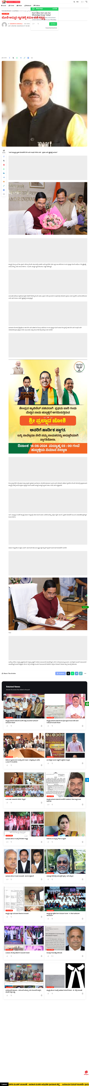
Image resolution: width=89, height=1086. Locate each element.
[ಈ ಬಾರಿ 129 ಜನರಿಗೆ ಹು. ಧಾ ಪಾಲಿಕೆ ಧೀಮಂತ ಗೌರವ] (23, 1015)
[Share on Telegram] (20, 58)
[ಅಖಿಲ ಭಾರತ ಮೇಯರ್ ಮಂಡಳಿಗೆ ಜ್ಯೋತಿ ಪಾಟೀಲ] (65, 1015)
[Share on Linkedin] (4, 173)
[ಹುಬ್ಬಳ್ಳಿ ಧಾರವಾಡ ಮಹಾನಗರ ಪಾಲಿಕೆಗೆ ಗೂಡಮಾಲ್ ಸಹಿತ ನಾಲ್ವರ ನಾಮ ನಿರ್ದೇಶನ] (65, 784)
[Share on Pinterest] (4, 165)
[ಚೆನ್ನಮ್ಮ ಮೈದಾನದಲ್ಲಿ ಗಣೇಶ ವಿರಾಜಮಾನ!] (65, 1052)
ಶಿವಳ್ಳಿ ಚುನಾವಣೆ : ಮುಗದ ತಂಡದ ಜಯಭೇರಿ (16, 1067)
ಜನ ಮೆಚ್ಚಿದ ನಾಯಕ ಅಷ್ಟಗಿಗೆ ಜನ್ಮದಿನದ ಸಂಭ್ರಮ (58, 760)
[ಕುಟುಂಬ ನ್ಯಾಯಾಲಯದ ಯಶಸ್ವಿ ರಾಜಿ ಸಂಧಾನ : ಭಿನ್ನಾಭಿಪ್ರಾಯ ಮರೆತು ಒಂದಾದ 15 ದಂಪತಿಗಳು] (23, 745)
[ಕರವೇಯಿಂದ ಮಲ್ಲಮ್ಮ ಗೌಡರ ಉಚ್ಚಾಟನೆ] (65, 824)
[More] (32, 58)
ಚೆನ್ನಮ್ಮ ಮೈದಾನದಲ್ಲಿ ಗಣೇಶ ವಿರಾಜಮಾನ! (56, 1067)
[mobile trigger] (85, 2)
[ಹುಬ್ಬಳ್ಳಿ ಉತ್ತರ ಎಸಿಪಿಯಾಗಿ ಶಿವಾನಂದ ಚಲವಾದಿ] (23, 899)
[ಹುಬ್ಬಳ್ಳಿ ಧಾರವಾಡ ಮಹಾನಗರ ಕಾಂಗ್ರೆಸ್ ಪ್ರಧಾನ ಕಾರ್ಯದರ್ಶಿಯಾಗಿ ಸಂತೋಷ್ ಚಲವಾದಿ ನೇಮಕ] (65, 706)
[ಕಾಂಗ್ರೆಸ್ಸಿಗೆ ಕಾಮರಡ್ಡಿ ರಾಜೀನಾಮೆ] (65, 938)
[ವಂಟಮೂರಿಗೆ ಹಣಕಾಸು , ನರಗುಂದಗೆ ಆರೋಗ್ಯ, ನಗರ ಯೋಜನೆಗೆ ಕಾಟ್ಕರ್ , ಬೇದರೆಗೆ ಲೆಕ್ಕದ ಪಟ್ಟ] (23, 975)
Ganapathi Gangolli (16, 23)
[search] (74, 2)
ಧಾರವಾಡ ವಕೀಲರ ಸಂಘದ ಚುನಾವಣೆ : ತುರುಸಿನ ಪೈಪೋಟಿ (20, 876)
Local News (5, 13)
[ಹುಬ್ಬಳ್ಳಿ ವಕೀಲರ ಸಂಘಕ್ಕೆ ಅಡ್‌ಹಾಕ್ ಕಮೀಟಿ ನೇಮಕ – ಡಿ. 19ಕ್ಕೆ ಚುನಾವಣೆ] (65, 975)
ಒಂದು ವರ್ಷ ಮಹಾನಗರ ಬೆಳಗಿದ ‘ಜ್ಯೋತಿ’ (16, 799)
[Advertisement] (44, 42)
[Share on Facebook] (9, 58)
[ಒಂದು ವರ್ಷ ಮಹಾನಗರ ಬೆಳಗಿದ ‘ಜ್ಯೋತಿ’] (23, 784)
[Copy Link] (24, 58)
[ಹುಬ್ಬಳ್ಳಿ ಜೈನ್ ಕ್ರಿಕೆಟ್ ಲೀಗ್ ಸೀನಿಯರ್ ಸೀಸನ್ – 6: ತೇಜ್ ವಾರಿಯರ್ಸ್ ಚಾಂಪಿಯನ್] (65, 899)
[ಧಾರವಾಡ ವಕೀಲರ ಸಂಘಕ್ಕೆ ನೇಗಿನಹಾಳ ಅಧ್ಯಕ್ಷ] (23, 824)
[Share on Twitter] (13, 58)
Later (54, 8)
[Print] (28, 58)
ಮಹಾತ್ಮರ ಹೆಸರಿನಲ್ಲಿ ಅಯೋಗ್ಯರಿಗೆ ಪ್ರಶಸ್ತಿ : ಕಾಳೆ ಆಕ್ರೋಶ (60, 876)
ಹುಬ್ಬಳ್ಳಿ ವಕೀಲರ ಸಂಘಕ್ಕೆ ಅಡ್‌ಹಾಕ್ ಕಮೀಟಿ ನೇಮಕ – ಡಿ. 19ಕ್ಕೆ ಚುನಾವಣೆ (64, 990)
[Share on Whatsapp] (17, 58)
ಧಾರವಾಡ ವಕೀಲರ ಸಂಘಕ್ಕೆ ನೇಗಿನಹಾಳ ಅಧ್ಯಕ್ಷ (17, 838)
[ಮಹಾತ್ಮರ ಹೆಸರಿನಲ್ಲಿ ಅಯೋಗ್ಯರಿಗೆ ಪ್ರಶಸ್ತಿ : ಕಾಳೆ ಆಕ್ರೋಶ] (65, 861)
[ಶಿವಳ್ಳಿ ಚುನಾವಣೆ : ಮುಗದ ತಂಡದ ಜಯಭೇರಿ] (23, 1052)
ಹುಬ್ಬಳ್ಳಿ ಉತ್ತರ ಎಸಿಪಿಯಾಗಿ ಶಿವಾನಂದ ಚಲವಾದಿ (17, 913)
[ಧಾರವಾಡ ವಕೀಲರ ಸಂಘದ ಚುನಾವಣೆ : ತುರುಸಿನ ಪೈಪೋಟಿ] (23, 861)
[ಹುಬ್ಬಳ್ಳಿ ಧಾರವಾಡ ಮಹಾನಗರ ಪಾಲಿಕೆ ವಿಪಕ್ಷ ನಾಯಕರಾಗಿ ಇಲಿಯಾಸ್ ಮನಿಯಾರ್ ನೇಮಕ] (23, 706)
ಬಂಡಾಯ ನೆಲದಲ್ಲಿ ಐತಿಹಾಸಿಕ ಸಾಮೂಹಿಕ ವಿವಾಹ (17, 953)
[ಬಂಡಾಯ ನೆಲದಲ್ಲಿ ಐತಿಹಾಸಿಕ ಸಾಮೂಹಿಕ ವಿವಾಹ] (23, 938)
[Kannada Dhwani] (11, 2)
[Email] (4, 181)
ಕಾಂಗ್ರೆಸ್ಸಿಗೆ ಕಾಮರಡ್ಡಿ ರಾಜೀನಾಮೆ (54, 953)
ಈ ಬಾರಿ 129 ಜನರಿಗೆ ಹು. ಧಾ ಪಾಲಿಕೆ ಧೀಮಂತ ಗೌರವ (18, 1029)
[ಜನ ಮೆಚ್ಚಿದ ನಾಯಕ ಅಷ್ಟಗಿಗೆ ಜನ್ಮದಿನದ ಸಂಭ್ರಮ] (65, 745)
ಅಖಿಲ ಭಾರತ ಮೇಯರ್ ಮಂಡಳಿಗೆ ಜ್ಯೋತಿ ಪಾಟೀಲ (59, 1029)
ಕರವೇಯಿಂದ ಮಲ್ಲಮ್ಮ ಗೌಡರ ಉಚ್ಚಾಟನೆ (56, 838)
